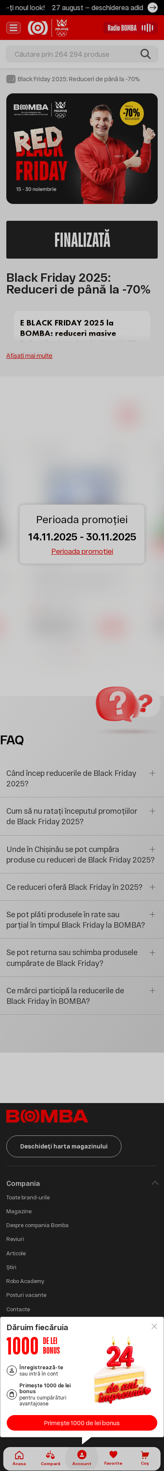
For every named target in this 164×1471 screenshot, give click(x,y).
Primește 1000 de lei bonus (82, 1422)
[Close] (154, 1326)
